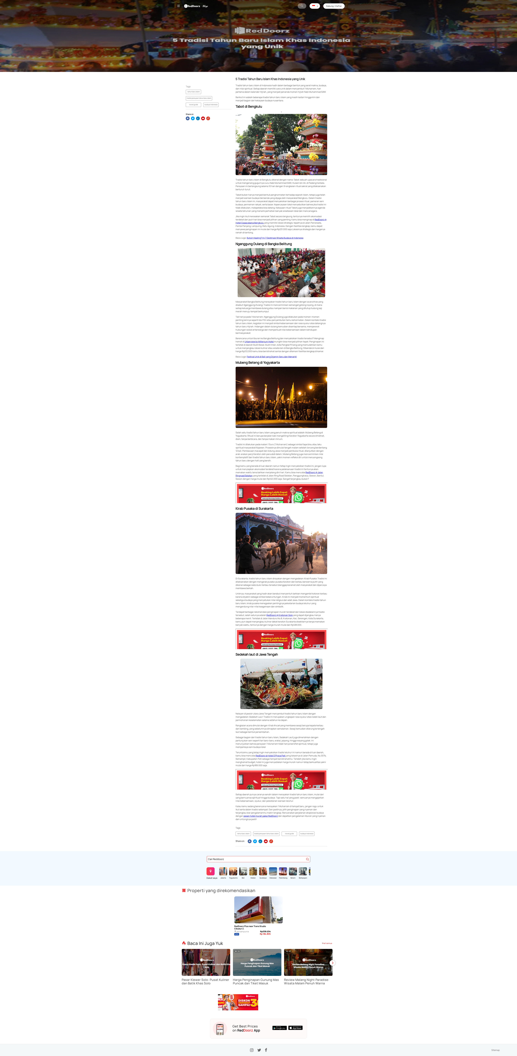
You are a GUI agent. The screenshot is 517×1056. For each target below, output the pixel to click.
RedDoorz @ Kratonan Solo (279, 615)
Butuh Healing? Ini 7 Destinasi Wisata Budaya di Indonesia (275, 237)
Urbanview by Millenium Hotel (259, 341)
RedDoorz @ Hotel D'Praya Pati (271, 755)
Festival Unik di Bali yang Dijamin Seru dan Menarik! (272, 356)
